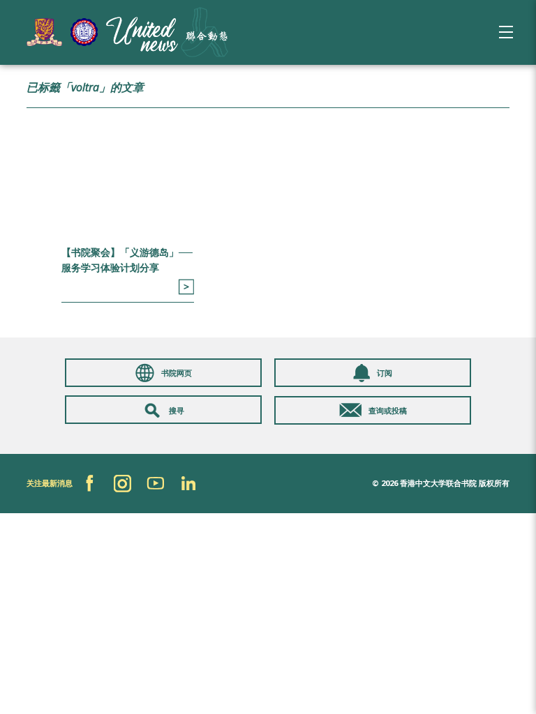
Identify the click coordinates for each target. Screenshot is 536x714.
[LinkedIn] (188, 483)
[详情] (186, 287)
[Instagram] (122, 483)
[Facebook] (89, 483)
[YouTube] (155, 483)
